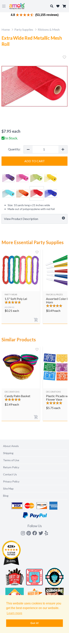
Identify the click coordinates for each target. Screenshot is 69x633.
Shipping (8, 453)
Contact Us (10, 474)
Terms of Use (11, 460)
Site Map (8, 488)
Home (6, 29)
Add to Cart (34, 161)
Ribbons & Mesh (49, 29)
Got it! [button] (34, 623)
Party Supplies (23, 29)
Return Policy (11, 467)
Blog (5, 495)
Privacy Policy (11, 481)
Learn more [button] (14, 613)
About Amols (11, 446)
